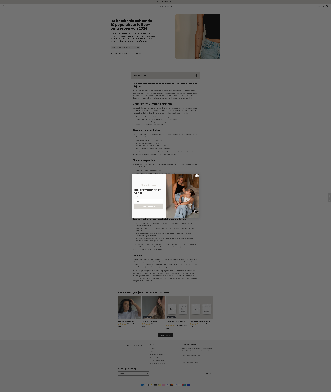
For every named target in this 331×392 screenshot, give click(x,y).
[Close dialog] (196, 175)
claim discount (148, 206)
